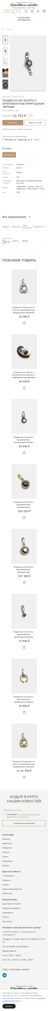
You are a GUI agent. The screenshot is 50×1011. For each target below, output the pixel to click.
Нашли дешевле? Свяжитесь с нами (17, 129)
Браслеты (7, 843)
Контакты (7, 921)
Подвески (7, 848)
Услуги (5, 917)
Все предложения (14, 217)
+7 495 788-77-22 (12, 12)
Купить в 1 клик (35, 123)
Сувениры (7, 861)
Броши (5, 865)
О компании (8, 875)
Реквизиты (7, 912)
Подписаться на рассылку (24, 823)
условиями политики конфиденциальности (23, 815)
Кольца (6, 839)
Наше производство (12, 889)
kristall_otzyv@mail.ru (19, 946)
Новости (6, 880)
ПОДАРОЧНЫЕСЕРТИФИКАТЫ (24, 19)
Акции (5, 884)
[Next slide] (5, 85)
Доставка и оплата (11, 903)
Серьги (5, 852)
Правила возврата (11, 908)
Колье (5, 856)
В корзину (13, 123)
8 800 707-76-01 (12, 10)
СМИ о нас (7, 893)
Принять (9, 1006)
